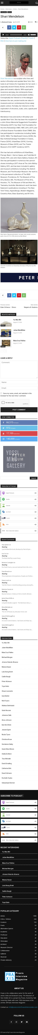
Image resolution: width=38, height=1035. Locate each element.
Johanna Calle (6, 715)
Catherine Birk (6, 768)
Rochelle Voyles (7, 778)
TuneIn (31, 38)
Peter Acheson (7, 681)
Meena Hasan (6, 667)
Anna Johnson (7, 720)
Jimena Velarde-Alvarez (10, 662)
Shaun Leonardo (7, 691)
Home (2, 9)
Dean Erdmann (7, 773)
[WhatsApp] (24, 27)
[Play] (3, 35)
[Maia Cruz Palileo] (6, 343)
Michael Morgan (7, 657)
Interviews (9, 9)
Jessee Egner (6, 730)
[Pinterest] (19, 27)
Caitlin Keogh (6, 676)
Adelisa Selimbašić (8, 705)
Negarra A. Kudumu (30, 307)
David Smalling (7, 763)
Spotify (24, 38)
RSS (2, 41)
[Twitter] (14, 27)
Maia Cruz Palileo (19, 341)
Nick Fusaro (5, 701)
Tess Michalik (6, 759)
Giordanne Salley (7, 744)
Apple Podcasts (15, 38)
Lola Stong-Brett (7, 672)
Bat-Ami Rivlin (6, 725)
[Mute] (29, 35)
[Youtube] (27, 1022)
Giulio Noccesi (6, 710)
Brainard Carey (7, 22)
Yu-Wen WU (17, 320)
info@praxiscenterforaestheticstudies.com (23, 1007)
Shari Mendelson (7, 78)
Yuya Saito (5, 686)
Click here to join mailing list (15, 41)
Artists (15, 9)
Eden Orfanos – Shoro (8, 307)
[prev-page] (2, 350)
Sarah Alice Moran (8, 749)
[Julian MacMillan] (6, 333)
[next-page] (5, 350)
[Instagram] (16, 1022)
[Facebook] (9, 27)
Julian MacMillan (19, 330)
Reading (4, 547)
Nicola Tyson (6, 734)
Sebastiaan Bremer (8, 783)
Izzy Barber (5, 696)
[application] (19, 35)
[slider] (33, 34)
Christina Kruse (7, 739)
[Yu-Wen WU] (6, 323)
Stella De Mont (7, 754)
